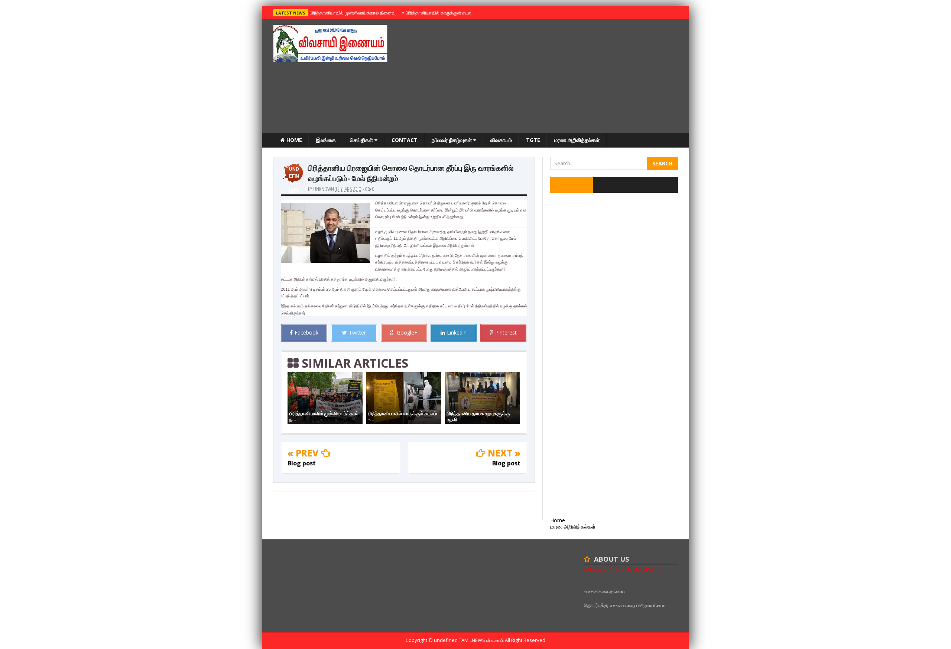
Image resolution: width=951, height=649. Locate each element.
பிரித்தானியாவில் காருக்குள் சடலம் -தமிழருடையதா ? (456, 12)
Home (293, 139)
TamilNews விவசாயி (482, 640)
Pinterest (506, 332)
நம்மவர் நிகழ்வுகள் (452, 139)
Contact (405, 139)
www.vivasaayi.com (604, 590)
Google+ (407, 332)
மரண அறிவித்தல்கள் (577, 139)
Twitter (357, 332)
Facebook (306, 332)
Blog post (302, 463)
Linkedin (457, 332)
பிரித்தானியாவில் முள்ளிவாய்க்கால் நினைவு (351, 12)
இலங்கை (326, 139)
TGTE (533, 139)
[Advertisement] (543, 77)
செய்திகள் (362, 139)
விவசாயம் (501, 139)
